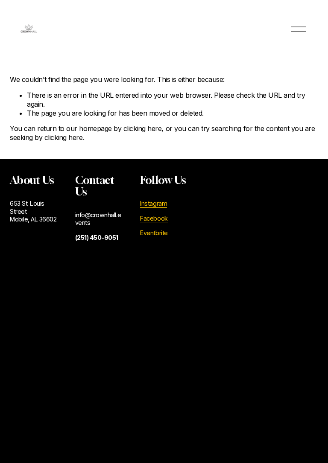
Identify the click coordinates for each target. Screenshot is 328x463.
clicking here (142, 128)
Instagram (153, 203)
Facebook (153, 218)
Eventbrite (153, 232)
